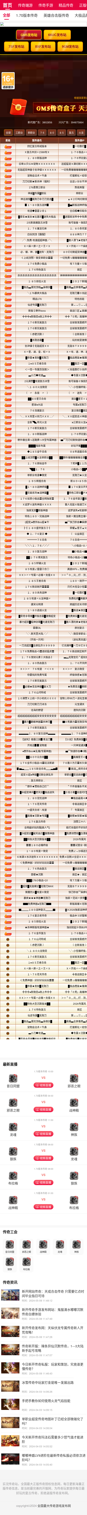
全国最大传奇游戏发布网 (54, 1505)
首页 (7, 5)
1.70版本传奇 (27, 15)
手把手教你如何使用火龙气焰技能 (46, 1400)
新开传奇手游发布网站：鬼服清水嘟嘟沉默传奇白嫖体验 (52, 1311)
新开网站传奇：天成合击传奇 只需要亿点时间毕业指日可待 (53, 1293)
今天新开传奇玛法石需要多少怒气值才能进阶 (52, 1439)
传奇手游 (45, 5)
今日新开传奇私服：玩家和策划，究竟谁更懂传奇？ (52, 1366)
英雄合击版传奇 (56, 15)
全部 (6, 15)
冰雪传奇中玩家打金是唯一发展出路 (48, 1382)
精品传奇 (66, 5)
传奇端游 (25, 5)
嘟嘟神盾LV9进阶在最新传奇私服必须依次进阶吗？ (54, 1457)
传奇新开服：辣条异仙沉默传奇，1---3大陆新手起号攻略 (53, 1348)
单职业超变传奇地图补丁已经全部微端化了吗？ (52, 1421)
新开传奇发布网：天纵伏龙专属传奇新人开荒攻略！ (52, 1330)
